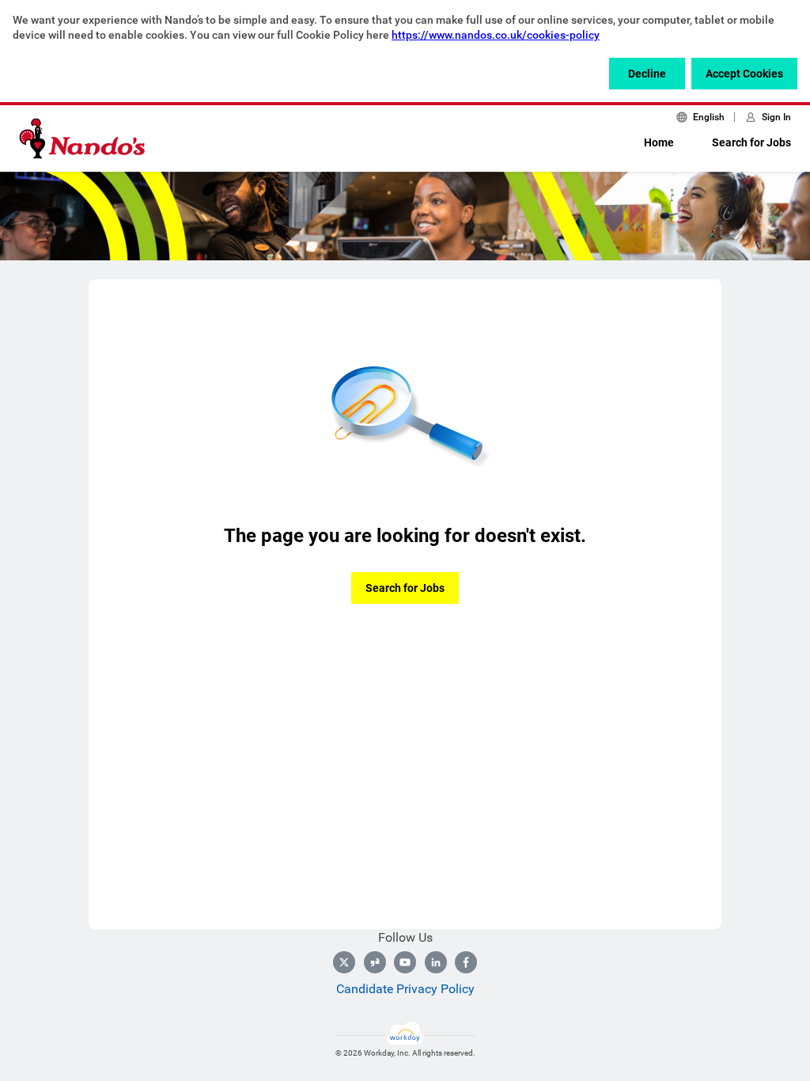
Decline (647, 73)
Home (659, 142)
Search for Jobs (751, 142)
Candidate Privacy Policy (405, 988)
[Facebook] (466, 962)
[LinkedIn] (436, 962)
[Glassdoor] (375, 962)
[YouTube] (405, 962)
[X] (344, 962)
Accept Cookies (744, 73)
